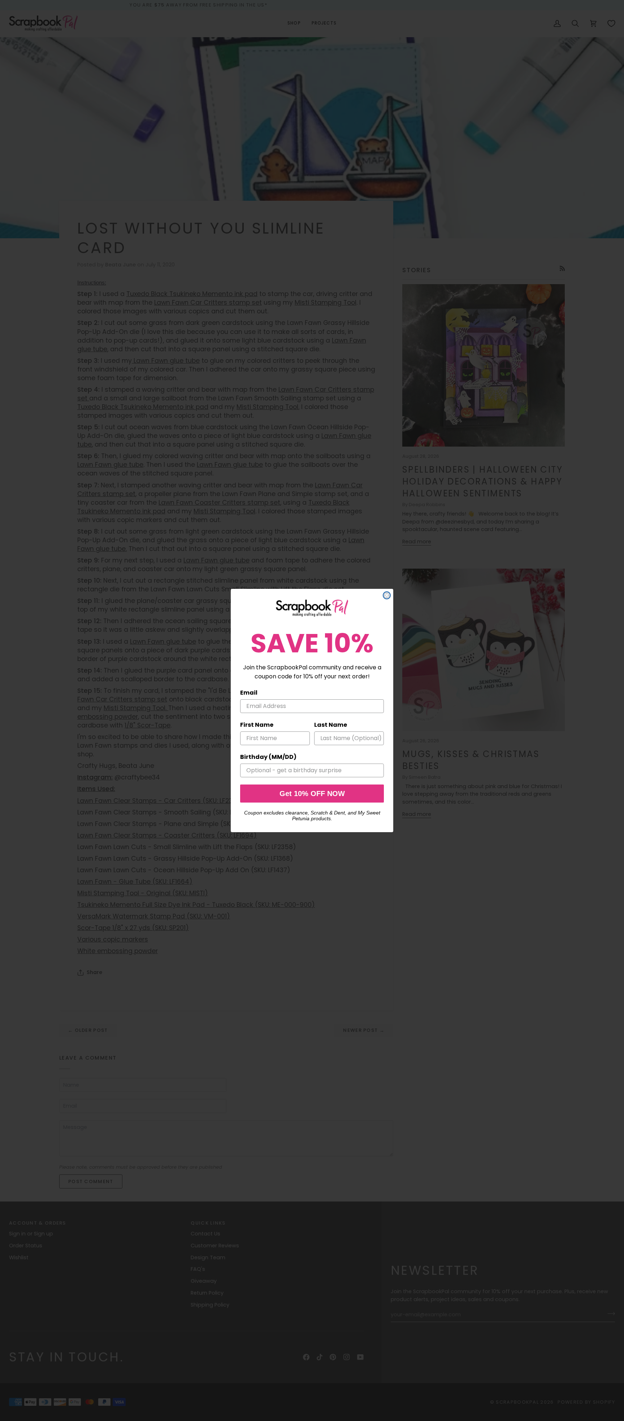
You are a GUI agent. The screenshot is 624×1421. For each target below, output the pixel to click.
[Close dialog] (386, 595)
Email (248, 692)
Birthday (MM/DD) (268, 757)
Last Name (330, 725)
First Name (256, 725)
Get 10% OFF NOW (312, 794)
